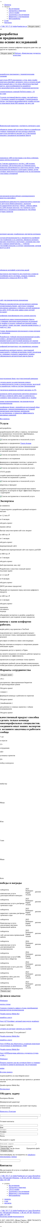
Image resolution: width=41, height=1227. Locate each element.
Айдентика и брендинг (17, 11)
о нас (6, 1201)
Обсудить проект (34, 26)
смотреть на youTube (23, 1029)
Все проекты (5, 419)
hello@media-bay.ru (20, 26)
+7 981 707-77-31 (6, 26)
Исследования (14, 9)
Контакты (8, 22)
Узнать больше (25, 443)
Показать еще (5, 991)
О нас (6, 20)
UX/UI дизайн (14, 13)
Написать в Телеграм (8, 1111)
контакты (7, 1203)
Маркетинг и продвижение (19, 16)
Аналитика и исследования (19, 15)
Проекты (7, 5)
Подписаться (5, 1089)
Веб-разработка (14, 18)
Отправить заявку (7, 1151)
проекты (7, 1199)
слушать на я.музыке (7, 1029)
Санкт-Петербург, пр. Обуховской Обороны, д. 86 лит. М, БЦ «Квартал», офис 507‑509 (20, 1178)
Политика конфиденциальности (12, 1216)
